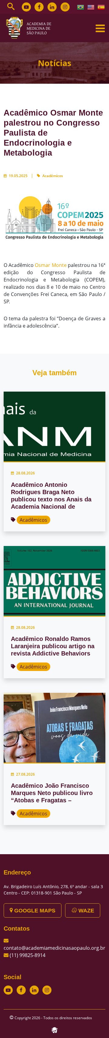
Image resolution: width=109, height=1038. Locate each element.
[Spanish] (101, 6)
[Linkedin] (52, 7)
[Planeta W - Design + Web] (54, 1029)
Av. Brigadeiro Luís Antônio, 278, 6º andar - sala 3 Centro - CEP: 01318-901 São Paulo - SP (53, 890)
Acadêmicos (52, 175)
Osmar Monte (50, 265)
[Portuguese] (81, 6)
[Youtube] (26, 7)
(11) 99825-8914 (27, 955)
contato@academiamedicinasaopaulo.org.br (54, 948)
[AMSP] (31, 27)
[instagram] (65, 7)
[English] (91, 6)
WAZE (85, 911)
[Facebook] (39, 7)
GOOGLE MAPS (34, 911)
